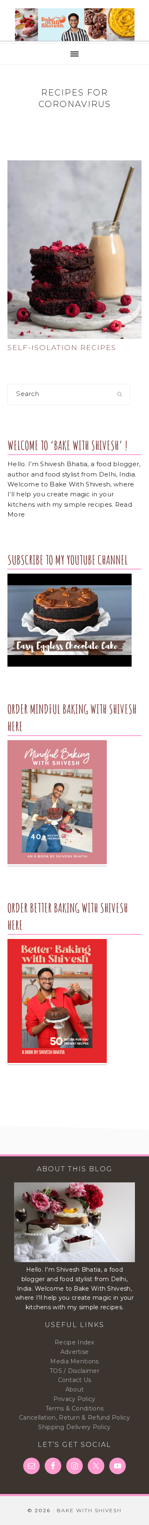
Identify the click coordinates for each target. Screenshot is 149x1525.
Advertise (74, 1352)
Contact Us (74, 1380)
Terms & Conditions (74, 1408)
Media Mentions (74, 1361)
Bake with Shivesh (74, 24)
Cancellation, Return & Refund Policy (74, 1417)
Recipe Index (74, 1342)
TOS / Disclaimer (74, 1371)
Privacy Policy (74, 1399)
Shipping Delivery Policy (74, 1427)
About (74, 1389)
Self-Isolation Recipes (61, 347)
